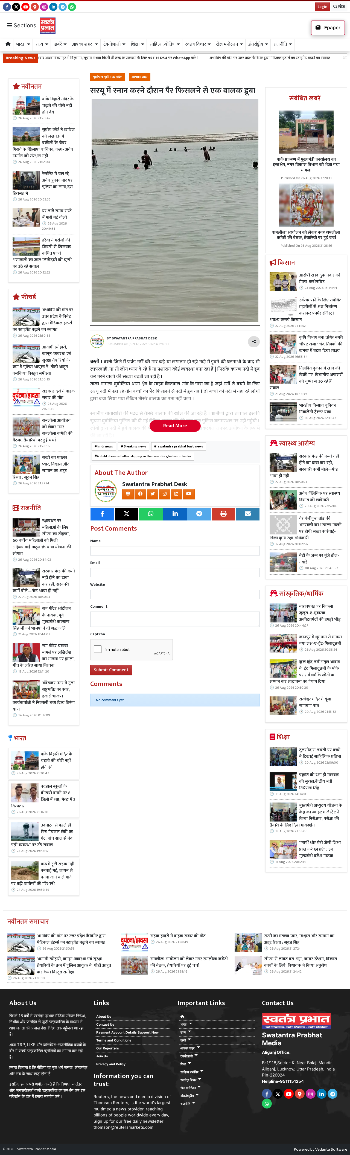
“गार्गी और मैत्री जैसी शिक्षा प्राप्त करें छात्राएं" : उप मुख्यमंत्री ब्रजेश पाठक (320, 849)
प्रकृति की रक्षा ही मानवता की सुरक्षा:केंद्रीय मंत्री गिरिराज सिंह (319, 782)
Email (95, 563)
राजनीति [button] (280, 44)
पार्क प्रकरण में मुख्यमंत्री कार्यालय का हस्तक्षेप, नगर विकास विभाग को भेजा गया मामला (306, 165)
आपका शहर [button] (82, 44)
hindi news (105, 446)
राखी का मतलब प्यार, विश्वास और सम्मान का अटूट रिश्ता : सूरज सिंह (41, 468)
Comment (98, 606)
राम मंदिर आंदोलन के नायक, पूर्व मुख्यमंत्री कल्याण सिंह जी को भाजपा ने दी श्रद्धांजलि (42, 619)
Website (97, 584)
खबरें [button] (58, 44)
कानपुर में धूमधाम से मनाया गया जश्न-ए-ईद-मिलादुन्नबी (320, 640)
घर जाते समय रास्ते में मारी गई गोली (57, 214)
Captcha (97, 634)
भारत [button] (20, 44)
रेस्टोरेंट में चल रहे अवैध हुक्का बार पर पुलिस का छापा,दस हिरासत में (43, 184)
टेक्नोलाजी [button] (112, 44)
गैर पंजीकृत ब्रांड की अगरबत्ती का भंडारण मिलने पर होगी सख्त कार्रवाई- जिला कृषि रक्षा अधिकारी (306, 528)
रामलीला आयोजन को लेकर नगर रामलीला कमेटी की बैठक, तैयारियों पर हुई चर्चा (42, 430)
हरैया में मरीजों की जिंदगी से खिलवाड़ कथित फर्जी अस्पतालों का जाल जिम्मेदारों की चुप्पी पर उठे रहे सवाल (42, 253)
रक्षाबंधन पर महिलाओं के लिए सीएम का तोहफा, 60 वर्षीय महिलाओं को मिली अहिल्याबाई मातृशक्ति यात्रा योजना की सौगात (42, 537)
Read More (175, 426)
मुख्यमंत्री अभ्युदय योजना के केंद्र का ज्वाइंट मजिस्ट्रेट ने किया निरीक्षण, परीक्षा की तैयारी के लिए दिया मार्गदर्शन (306, 815)
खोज (341, 7)
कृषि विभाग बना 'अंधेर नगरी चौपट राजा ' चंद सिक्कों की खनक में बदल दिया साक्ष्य (321, 344)
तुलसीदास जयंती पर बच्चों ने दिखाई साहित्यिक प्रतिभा (320, 753)
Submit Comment (111, 670)
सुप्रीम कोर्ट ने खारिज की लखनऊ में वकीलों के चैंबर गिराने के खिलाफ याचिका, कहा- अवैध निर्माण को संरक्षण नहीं (44, 143)
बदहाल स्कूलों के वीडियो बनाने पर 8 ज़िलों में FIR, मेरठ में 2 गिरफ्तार (43, 796)
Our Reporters (107, 1048)
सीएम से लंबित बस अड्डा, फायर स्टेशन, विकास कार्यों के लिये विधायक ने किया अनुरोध (300, 962)
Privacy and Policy (111, 1064)
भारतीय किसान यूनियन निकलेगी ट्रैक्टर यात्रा (317, 408)
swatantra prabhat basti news (179, 446)
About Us (103, 1016)
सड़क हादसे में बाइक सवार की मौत (58, 394)
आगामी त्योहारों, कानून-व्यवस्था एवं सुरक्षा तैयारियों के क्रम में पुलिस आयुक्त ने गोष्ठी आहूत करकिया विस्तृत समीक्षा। (42, 360)
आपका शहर (140, 77)
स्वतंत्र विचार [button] (195, 44)
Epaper (331, 27)
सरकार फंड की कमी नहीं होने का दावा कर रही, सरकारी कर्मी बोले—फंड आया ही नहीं (44, 581)
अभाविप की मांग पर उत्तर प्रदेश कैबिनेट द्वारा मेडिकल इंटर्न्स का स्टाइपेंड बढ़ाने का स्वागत (219, 58)
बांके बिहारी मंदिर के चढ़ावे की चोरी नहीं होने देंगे (58, 106)
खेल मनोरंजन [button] (227, 44)
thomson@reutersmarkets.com (123, 1127)
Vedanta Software (331, 1149)
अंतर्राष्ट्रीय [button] (255, 44)
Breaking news (134, 446)
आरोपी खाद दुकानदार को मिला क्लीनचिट (319, 278)
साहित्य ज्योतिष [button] (162, 44)
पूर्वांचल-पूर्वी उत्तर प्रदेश (107, 77)
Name (95, 541)
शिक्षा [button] (135, 44)
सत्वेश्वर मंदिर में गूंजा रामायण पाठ (315, 702)
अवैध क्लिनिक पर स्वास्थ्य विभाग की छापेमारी (319, 497)
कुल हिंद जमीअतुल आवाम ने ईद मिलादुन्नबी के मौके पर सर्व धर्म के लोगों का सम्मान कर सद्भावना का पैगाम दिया (305, 672)
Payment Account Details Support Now (127, 1032)
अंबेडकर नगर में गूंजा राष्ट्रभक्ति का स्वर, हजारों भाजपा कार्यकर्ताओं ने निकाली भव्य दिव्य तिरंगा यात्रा (44, 696)
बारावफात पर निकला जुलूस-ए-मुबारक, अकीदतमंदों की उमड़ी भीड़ (320, 613)
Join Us (102, 1056)
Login (322, 7)
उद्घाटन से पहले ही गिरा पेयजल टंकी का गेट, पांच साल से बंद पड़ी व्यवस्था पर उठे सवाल (42, 835)
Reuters (101, 1096)
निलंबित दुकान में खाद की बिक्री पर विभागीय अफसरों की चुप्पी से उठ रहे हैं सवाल (306, 378)
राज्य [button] (39, 44)
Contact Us (105, 1024)
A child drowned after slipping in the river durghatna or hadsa (144, 456)
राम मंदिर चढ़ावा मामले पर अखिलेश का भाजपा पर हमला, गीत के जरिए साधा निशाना (44, 656)
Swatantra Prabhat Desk (154, 484)
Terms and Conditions (113, 1040)
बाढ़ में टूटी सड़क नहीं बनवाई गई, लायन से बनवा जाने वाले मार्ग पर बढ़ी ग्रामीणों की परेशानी (42, 874)
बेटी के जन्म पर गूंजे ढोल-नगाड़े (319, 559)
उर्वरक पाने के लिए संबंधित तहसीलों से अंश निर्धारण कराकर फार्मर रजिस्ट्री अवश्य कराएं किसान (306, 310)
